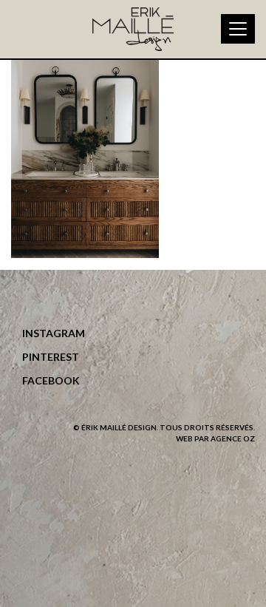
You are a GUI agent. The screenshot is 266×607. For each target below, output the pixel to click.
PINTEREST (50, 356)
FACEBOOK (51, 380)
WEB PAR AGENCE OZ (215, 438)
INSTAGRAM (53, 333)
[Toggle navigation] (238, 29)
